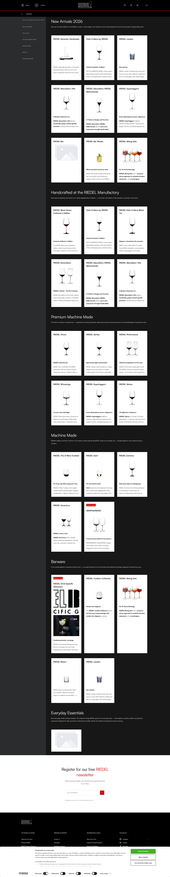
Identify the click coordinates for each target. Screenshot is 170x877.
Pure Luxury (26, 33)
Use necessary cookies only (143, 863)
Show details (104, 873)
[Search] (36, 5)
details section (95, 868)
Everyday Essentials (28, 58)
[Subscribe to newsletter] (102, 793)
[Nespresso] (66, 740)
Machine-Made (27, 46)
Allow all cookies (143, 851)
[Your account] (131, 5)
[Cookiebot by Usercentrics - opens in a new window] (23, 873)
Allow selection (143, 857)
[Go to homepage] (85, 5)
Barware (25, 52)
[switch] (62, 873)
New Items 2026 (27, 26)
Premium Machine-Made (29, 39)
